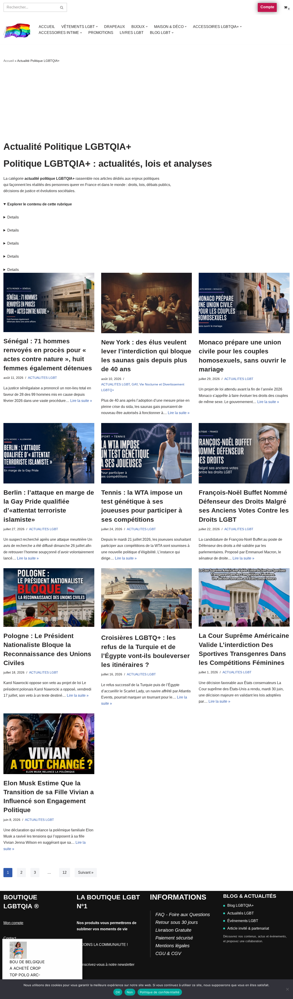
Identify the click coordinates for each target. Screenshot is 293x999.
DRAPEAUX (114, 27)
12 (64, 872)
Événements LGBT (242, 921)
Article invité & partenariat (248, 928)
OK (118, 992)
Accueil (8, 61)
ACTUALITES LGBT (42, 377)
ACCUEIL (47, 27)
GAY (135, 384)
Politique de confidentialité (160, 992)
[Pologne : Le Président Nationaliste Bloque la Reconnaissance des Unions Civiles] (48, 597)
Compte (267, 7)
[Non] (287, 989)
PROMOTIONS (100, 33)
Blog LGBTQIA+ (240, 905)
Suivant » (85, 872)
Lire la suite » (81, 401)
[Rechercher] (62, 7)
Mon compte (13, 923)
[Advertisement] (146, 103)
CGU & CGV (168, 953)
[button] (97, 26)
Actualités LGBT (240, 913)
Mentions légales (172, 945)
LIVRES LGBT (132, 33)
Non (130, 992)
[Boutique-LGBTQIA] (17, 30)
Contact (9, 938)
